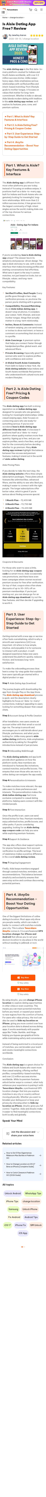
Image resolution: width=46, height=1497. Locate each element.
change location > (17, 17)
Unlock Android (13, 1193)
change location (31, 39)
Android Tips (31, 1217)
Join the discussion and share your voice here (23, 1133)
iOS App (23, 1233)
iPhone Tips (12, 1201)
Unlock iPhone (30, 1209)
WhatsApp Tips (33, 1193)
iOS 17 (7, 1225)
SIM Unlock (36, 1225)
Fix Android (14, 1217)
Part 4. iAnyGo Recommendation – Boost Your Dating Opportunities (22, 145)
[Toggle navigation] (40, 9)
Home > (5, 17)
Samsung (13, 1209)
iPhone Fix (20, 1225)
